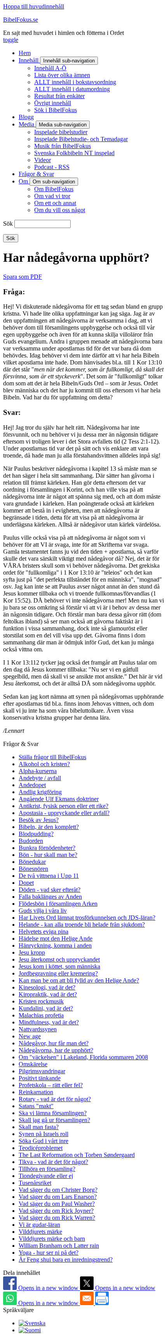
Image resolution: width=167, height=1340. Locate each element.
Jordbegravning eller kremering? (58, 973)
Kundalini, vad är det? (46, 1008)
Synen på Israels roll (43, 1134)
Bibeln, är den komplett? (49, 827)
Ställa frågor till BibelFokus (52, 757)
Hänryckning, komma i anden (55, 945)
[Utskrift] (102, 1303)
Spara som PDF (22, 276)
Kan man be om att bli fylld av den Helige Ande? (79, 980)
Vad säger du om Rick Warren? (57, 1217)
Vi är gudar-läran (39, 1224)
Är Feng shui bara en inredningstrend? (66, 1259)
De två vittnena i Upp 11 (49, 875)
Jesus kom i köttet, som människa (59, 966)
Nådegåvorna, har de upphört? (56, 1050)
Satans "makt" (36, 1106)
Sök (8, 223)
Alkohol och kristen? (44, 764)
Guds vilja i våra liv (43, 910)
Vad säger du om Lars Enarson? (58, 1196)
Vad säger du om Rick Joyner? (56, 1210)
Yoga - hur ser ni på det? (48, 1252)
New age (30, 1036)
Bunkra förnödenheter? (47, 847)
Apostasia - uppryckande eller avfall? (64, 813)
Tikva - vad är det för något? (53, 1162)
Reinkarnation (36, 1092)
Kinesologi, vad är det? (47, 987)
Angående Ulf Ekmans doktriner (59, 799)
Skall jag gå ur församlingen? (54, 1120)
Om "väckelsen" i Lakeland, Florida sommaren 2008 (83, 1057)
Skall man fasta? (39, 1127)
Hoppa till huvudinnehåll (33, 6)
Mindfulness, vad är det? (49, 1022)
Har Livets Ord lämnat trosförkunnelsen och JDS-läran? (87, 917)
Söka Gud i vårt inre (43, 1141)
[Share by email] (87, 1303)
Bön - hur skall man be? (48, 854)
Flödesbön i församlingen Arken (58, 903)
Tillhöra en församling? (47, 1169)
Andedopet (32, 785)
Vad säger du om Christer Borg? (58, 1189)
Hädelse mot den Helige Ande (55, 938)
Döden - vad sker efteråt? (49, 889)
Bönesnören (33, 868)
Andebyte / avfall (40, 778)
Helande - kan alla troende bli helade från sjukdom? (82, 924)
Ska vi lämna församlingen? (53, 1113)
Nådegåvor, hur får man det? (54, 1043)
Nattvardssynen (38, 1029)
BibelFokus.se (20, 19)
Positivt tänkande (40, 1078)
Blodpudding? (36, 834)
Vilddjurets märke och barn (52, 1238)
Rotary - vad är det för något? (55, 1099)
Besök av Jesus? (39, 820)
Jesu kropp (32, 952)
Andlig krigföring (40, 792)
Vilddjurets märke (40, 1231)
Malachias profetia (41, 1015)
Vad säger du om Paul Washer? (57, 1203)
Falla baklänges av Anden (50, 896)
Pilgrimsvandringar (42, 1071)
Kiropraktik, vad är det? (48, 994)
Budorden (31, 840)
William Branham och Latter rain (59, 1245)
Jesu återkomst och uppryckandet (59, 959)
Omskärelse (33, 1064)
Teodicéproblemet (41, 1148)
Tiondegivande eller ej (46, 1175)
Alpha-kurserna (38, 771)
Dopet (26, 882)
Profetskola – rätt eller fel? (51, 1085)
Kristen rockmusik (41, 1001)
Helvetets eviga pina (43, 931)
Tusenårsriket (35, 1182)
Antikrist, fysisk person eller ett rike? (63, 806)
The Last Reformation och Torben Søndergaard (77, 1155)
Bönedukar (32, 861)
